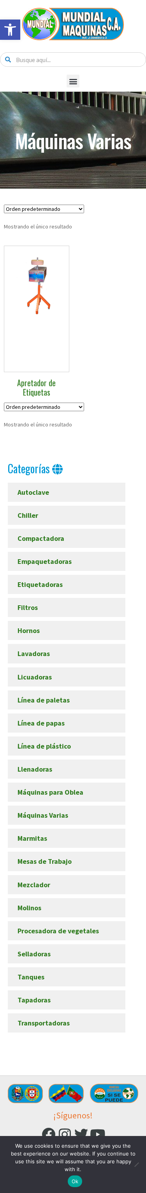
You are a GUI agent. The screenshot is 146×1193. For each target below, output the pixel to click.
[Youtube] (97, 1134)
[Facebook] (48, 1134)
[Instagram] (65, 1134)
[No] (136, 1164)
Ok (75, 1181)
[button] (10, 30)
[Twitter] (81, 1134)
